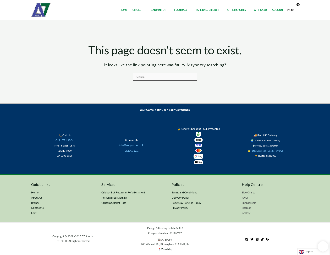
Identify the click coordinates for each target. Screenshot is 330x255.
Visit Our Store (132, 151)
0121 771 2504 (65, 140)
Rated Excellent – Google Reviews (267, 150)
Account (278, 9)
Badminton (158, 9)
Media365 (177, 228)
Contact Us (38, 207)
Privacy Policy (180, 207)
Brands (35, 202)
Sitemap (246, 207)
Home (123, 9)
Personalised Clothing (114, 197)
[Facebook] (246, 239)
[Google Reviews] (267, 239)
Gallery (246, 212)
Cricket (137, 9)
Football (180, 9)
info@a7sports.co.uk (131, 145)
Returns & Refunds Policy (186, 202)
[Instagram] (257, 239)
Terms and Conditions (184, 192)
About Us (36, 197)
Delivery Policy (180, 197)
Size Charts (248, 192)
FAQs (245, 197)
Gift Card (260, 9)
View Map (166, 249)
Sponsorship (249, 202)
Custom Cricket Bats (113, 202)
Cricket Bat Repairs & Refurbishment (123, 192)
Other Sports (236, 9)
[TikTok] (262, 239)
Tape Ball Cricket (207, 9)
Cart (33, 212)
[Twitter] (252, 239)
